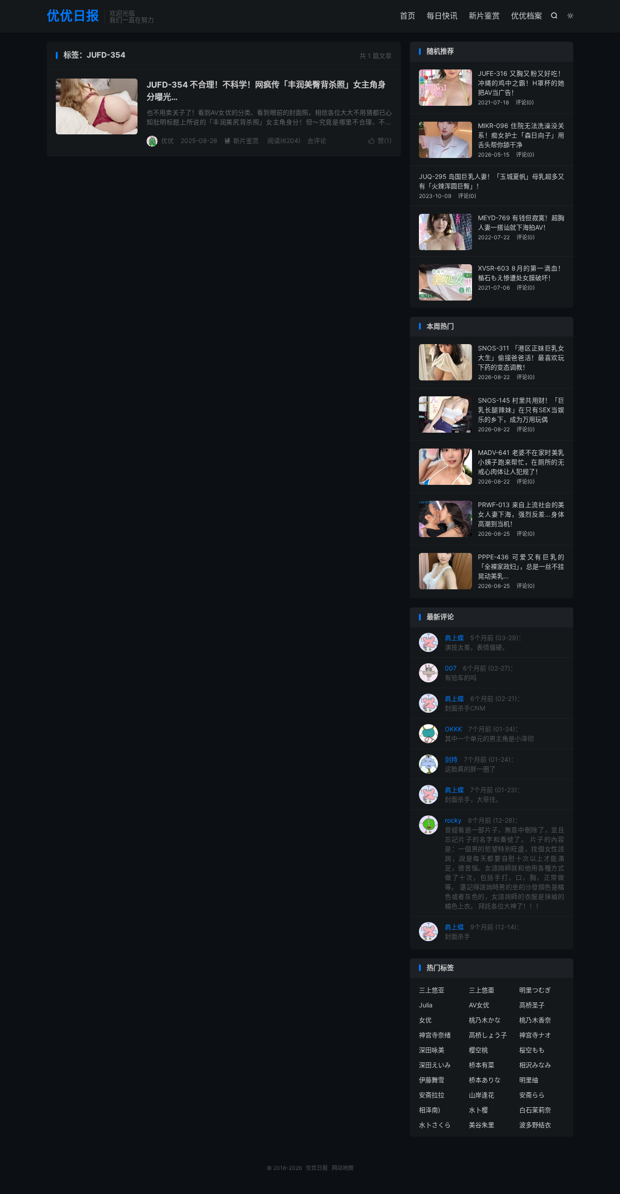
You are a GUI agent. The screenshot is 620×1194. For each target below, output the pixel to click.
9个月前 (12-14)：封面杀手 (484, 931)
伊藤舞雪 (431, 1080)
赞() (380, 140)
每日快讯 (442, 15)
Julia (426, 1005)
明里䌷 (528, 1080)
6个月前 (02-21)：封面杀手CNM (484, 703)
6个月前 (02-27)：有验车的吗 (481, 672)
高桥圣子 (532, 1005)
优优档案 (526, 15)
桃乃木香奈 (535, 1020)
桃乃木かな (485, 1020)
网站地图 (343, 1167)
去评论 (316, 140)
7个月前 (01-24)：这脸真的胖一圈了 (481, 764)
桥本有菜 (481, 1065)
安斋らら (532, 1095)
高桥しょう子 (488, 1035)
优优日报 (73, 16)
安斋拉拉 (431, 1095)
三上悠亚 (431, 990)
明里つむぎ (535, 990)
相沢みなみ (535, 1065)
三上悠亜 (481, 990)
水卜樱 (478, 1110)
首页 (407, 15)
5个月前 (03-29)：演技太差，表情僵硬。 (485, 642)
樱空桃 (478, 1050)
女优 (425, 1020)
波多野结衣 (535, 1125)
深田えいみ (435, 1065)
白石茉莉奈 (535, 1110)
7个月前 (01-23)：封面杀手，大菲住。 (484, 794)
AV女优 (479, 1005)
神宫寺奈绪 (435, 1035)
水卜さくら (435, 1125)
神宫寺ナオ (535, 1035)
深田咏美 (431, 1050)
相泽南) (429, 1110)
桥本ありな (485, 1080)
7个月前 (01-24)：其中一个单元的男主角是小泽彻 (489, 733)
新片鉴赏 (484, 15)
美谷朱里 (481, 1125)
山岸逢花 (481, 1095)
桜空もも (532, 1050)
